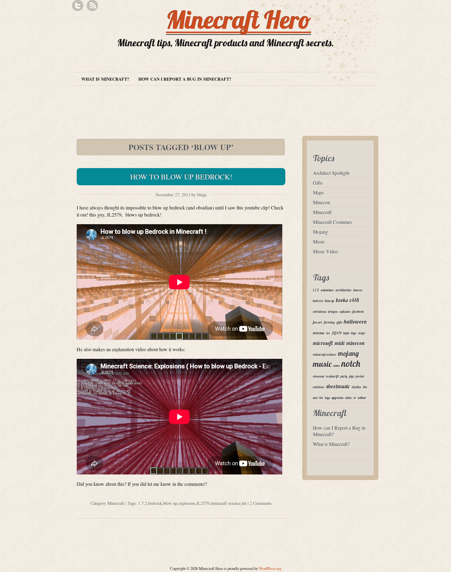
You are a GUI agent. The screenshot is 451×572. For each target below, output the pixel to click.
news (336, 365)
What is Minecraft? (105, 79)
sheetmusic (338, 386)
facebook (358, 311)
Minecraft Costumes (332, 222)
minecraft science (225, 503)
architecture (344, 290)
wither (362, 398)
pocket (360, 376)
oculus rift (332, 376)
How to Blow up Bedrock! (181, 177)
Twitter (77, 5)
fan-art (317, 322)
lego (354, 333)
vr (355, 398)
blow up (170, 503)
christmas (319, 311)
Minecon (321, 202)
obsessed (318, 376)
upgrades (337, 398)
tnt (244, 503)
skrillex (356, 387)
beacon (357, 290)
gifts (339, 322)
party (344, 376)
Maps (318, 192)
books (342, 300)
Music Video (325, 251)
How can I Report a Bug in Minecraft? (184, 79)
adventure (327, 290)
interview (319, 333)
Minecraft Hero (238, 19)
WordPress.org (270, 568)
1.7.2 (142, 503)
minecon (355, 343)
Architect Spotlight (331, 173)
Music (319, 241)
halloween (355, 321)
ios (328, 333)
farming (329, 322)
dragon (333, 311)
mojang (348, 353)
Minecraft (115, 503)
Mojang (320, 231)
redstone (318, 387)
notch (350, 363)
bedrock (155, 503)
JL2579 (202, 503)
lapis (346, 333)
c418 (354, 300)
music (322, 364)
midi (340, 343)
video (348, 398)
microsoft (323, 343)
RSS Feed (92, 5)
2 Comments (261, 503)
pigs (351, 376)
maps (361, 333)
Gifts (317, 182)
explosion (187, 503)
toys (327, 398)
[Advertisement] (183, 100)
